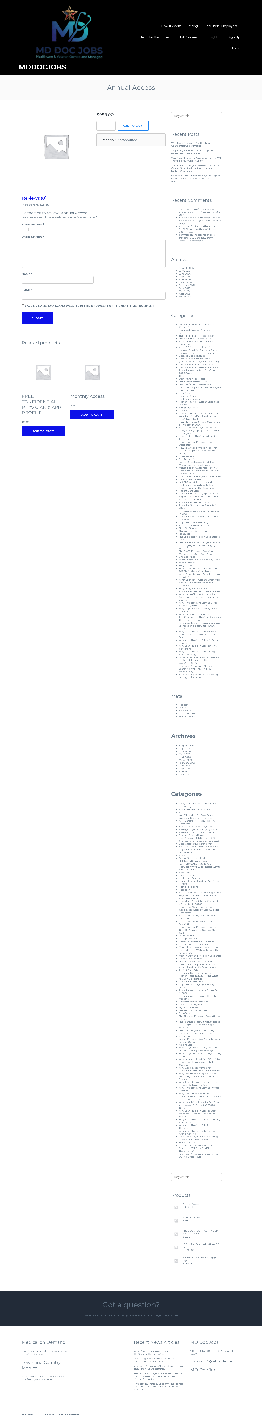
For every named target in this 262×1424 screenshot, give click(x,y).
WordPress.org (187, 716)
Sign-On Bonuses (188, 528)
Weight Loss (185, 565)
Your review (33, 237)
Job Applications (188, 459)
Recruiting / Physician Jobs (194, 525)
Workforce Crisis (188, 663)
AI (180, 332)
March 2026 (185, 282)
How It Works (171, 26)
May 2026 (184, 276)
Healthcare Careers (189, 398)
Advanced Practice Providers (194, 329)
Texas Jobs (184, 533)
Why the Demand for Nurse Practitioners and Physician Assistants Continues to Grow (200, 617)
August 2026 (186, 267)
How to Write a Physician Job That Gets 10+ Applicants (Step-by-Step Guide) (198, 450)
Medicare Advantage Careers (194, 464)
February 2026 (187, 285)
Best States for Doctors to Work (196, 364)
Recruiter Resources (155, 37)
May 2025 (184, 290)
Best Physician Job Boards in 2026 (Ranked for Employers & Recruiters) (199, 360)
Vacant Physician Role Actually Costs (199, 559)
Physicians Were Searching (193, 522)
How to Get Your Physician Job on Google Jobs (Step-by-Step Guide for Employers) (199, 430)
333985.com (186, 217)
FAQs (125, 1315)
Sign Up (234, 37)
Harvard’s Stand (188, 396)
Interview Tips (186, 456)
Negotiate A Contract (191, 479)
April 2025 (184, 293)
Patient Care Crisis (189, 490)
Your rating (33, 224)
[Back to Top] (238, 1414)
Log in (182, 707)
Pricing (193, 26)
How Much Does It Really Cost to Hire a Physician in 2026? (199, 423)
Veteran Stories (187, 562)
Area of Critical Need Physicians (196, 347)
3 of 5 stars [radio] (45, 229)
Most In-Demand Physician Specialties (200, 476)
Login (236, 48)
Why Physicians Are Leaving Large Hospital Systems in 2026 (198, 604)
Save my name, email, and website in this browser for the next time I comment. (90, 306)
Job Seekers (189, 37)
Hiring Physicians (188, 407)
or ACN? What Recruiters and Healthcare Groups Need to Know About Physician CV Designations (197, 485)
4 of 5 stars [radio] (59, 229)
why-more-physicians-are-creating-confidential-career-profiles (199, 659)
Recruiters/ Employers (220, 26)
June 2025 (184, 288)
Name (27, 274)
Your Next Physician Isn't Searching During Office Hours (198, 676)
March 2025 (185, 296)
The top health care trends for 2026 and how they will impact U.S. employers (199, 229)
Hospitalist (184, 410)
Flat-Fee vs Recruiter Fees (193, 381)
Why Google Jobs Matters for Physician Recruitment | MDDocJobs (193, 152)
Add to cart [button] (92, 414)
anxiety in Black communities (195, 338)
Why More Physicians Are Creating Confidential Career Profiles (190, 144)
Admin (183, 209)
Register (183, 704)
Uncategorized (126, 140)
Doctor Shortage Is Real (192, 378)
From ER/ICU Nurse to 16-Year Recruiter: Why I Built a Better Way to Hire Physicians (200, 387)
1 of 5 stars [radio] (26, 229)
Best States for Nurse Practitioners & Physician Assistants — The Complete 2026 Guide (199, 370)
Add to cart (133, 125)
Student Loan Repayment (193, 530)
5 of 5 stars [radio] (75, 229)
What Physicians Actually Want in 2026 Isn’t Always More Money (198, 570)
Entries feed (185, 710)
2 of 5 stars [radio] (34, 229)
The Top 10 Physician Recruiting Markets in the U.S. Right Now (196, 552)
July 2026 (184, 270)
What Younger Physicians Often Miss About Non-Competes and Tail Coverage (199, 582)
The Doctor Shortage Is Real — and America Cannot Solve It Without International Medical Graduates (195, 168)
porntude (184, 234)
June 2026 (185, 273)
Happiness (184, 393)
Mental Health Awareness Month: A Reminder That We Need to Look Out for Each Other (199, 470)
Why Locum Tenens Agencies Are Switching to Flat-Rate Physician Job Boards (199, 597)
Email (27, 290)
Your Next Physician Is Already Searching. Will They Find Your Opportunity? (196, 159)
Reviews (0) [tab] (34, 198)
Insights (213, 37)
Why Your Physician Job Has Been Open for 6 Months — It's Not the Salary (198, 634)
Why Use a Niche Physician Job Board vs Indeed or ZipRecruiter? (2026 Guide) (200, 625)
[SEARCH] (216, 116)
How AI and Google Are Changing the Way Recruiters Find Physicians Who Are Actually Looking (200, 416)
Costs (182, 375)
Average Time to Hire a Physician (197, 352)
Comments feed (188, 713)
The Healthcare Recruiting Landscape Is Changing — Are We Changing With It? (199, 545)
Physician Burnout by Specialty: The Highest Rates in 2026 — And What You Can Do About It (195, 178)
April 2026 (185, 279)
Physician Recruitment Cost (194, 502)
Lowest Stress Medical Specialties (196, 462)
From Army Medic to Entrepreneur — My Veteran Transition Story (200, 212)
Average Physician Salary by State (198, 350)
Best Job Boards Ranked (192, 355)
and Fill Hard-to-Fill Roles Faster (196, 335)
